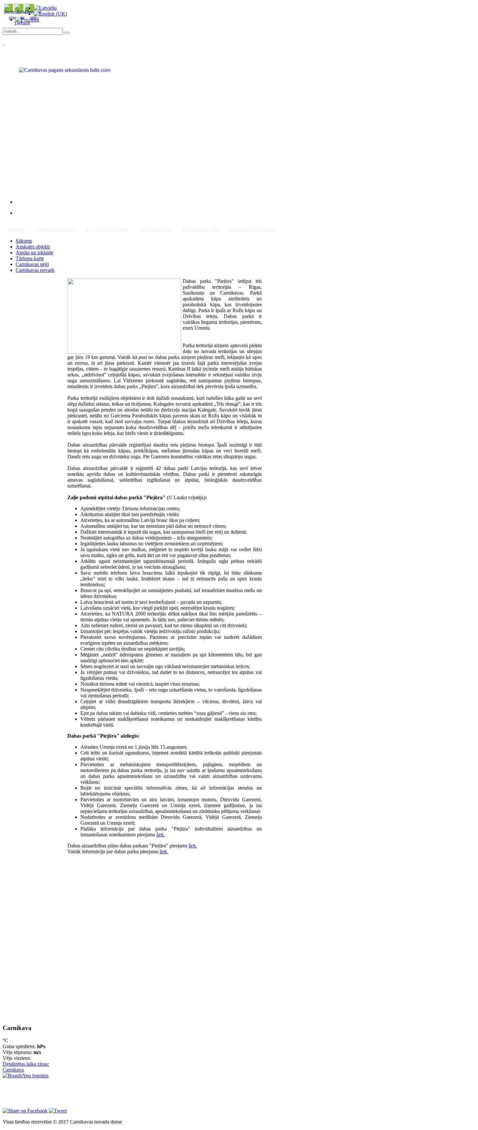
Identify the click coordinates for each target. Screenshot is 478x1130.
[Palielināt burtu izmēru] (12, 17)
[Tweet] (58, 1110)
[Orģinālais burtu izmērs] (22, 23)
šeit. (160, 834)
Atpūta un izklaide (107, 230)
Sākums (16, 230)
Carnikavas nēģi (201, 230)
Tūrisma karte (155, 230)
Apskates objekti (55, 230)
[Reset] (66, 33)
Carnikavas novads (252, 230)
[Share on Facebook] (25, 1110)
